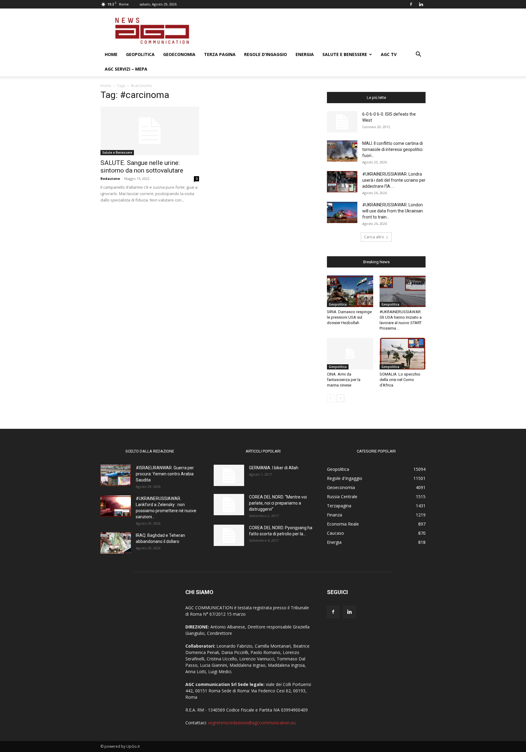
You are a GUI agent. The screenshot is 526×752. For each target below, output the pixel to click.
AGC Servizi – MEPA (126, 69)
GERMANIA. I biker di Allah (273, 467)
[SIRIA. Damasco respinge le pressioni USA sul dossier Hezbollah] (350, 291)
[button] (418, 55)
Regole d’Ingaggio (265, 54)
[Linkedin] (421, 4)
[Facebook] (411, 4)
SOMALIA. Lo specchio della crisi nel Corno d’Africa (400, 379)
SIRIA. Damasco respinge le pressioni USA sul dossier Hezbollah (349, 317)
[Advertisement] (315, 30)
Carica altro (374, 237)
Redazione (110, 178)
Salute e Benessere (344, 54)
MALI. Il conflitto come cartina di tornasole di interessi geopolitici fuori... (392, 149)
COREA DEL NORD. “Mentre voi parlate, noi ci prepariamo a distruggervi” (278, 503)
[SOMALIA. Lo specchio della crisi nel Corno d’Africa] (403, 353)
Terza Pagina (220, 54)
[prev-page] (331, 398)
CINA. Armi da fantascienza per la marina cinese (343, 379)
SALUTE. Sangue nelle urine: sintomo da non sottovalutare (141, 166)
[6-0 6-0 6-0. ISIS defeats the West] (342, 121)
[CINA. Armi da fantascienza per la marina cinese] (350, 353)
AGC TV (389, 54)
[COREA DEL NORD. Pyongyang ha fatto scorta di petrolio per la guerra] (229, 535)
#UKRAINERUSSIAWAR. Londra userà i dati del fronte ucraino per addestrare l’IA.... (394, 180)
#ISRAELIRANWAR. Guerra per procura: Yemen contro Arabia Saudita (165, 473)
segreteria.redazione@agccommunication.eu (252, 723)
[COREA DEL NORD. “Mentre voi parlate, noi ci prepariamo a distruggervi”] (229, 504)
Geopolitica (140, 54)
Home (111, 54)
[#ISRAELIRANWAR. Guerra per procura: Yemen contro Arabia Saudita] (115, 475)
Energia (305, 54)
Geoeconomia (179, 54)
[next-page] (340, 398)
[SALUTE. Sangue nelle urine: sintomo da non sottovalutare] (149, 131)
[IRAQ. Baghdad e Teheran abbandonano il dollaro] (115, 543)
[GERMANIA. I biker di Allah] (229, 475)
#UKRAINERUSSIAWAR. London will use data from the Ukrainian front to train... (392, 210)
